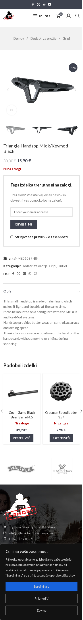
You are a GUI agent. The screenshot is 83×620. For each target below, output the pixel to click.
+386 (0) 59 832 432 (22, 539)
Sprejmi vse (41, 586)
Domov (19, 38)
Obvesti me (23, 224)
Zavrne (41, 610)
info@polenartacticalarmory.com (31, 533)
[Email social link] (24, 274)
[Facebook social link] (33, 5)
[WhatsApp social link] (30, 274)
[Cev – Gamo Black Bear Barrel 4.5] (22, 392)
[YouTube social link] (50, 5)
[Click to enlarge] (12, 110)
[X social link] (38, 5)
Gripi (66, 38)
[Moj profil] (68, 15)
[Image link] (20, 506)
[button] (7, 89)
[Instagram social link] (44, 5)
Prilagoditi (41, 598)
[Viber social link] (35, 274)
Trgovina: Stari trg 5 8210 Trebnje (32, 527)
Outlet (62, 266)
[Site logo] (8, 15)
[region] (41, 582)
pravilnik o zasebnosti (51, 237)
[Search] (77, 15)
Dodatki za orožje (43, 38)
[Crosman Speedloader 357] (61, 392)
